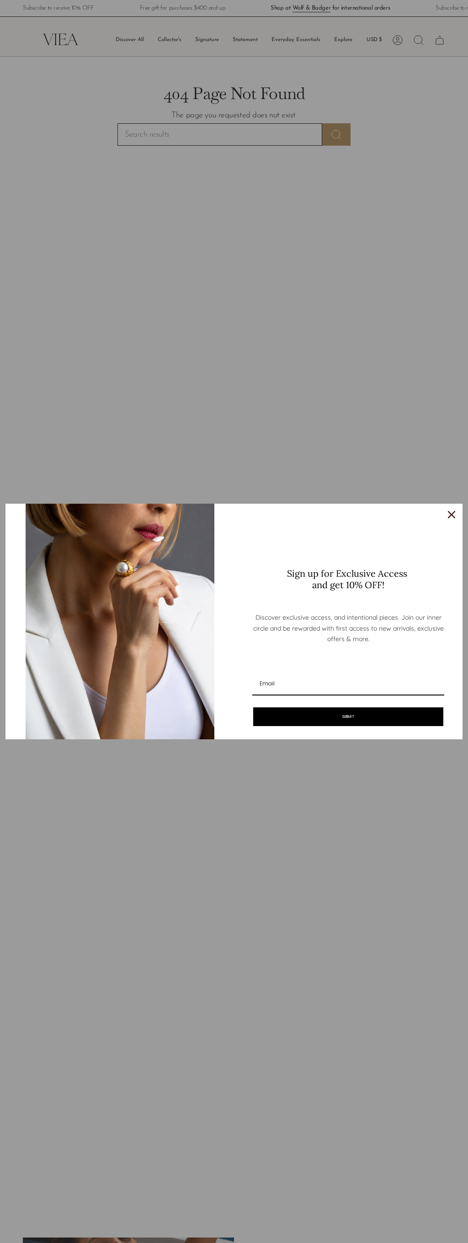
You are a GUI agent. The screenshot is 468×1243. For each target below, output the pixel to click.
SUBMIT (348, 716)
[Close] (452, 515)
